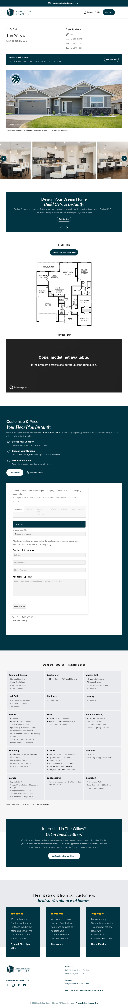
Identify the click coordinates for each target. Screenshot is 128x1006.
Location (18, 508)
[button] (92, 12)
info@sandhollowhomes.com (77, 983)
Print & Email (19, 606)
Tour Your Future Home (64, 208)
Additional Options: (22, 576)
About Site (94, 1003)
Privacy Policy (81, 1003)
